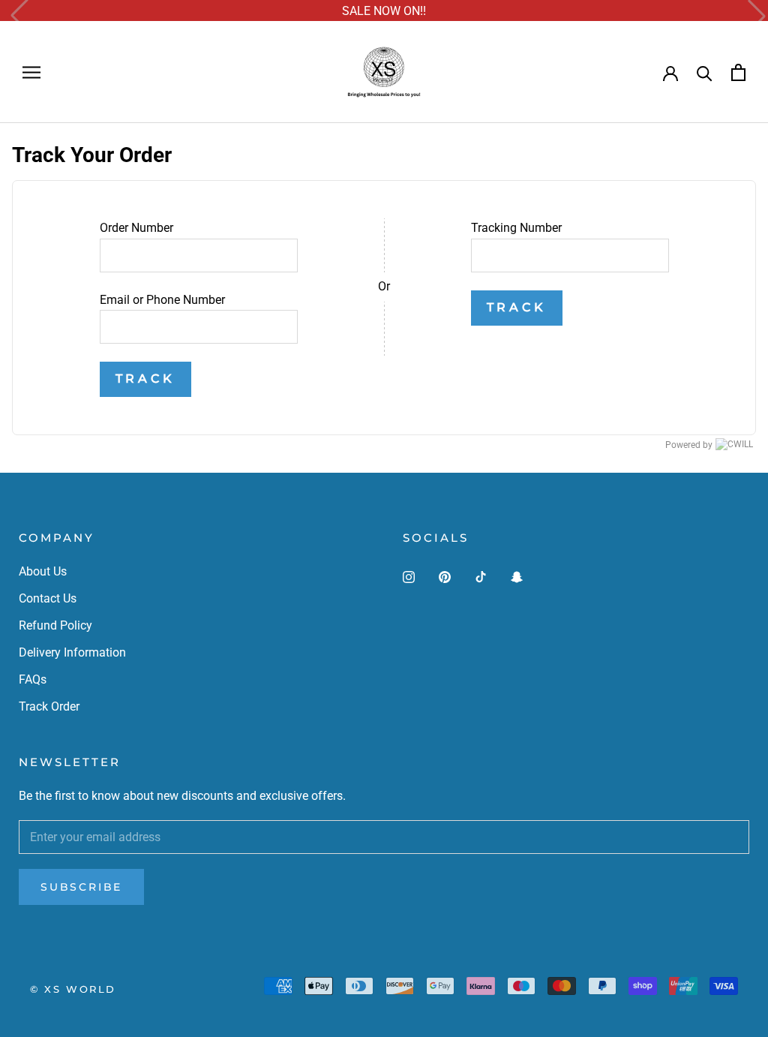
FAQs (32, 679)
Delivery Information (72, 652)
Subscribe (81, 887)
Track (146, 378)
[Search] (704, 72)
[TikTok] (481, 577)
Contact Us (47, 598)
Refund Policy (55, 625)
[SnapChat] (517, 577)
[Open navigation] (31, 72)
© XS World (73, 989)
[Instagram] (409, 577)
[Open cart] (738, 72)
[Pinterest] (445, 577)
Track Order (49, 706)
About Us (43, 571)
